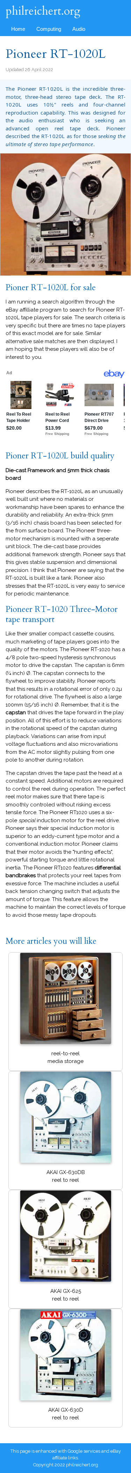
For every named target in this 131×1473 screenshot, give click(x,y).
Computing (48, 29)
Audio (78, 29)
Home (18, 29)
